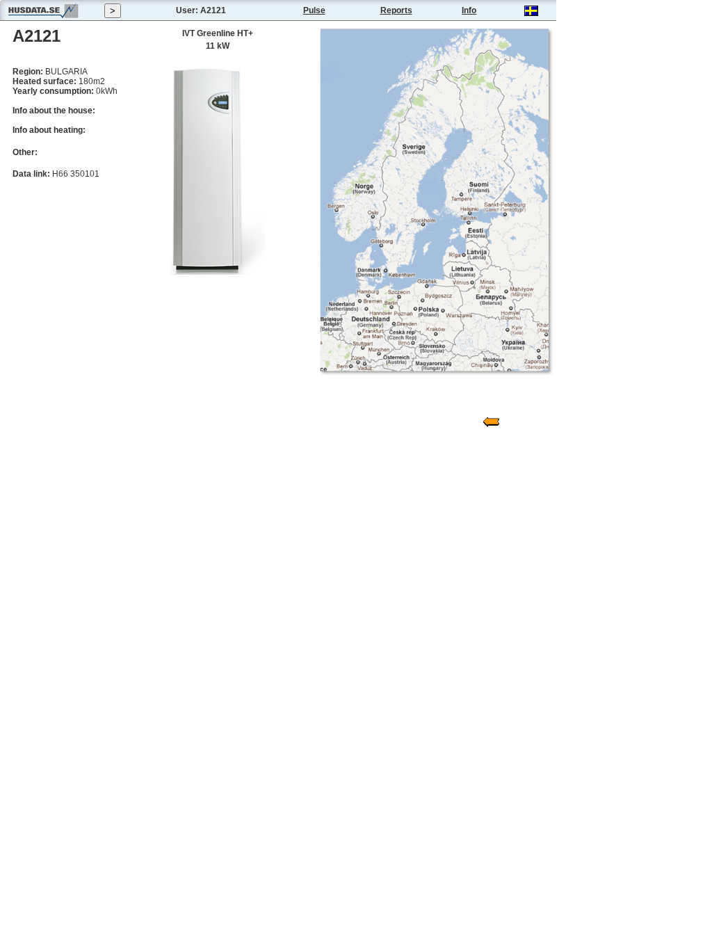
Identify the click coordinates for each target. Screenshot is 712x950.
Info (469, 10)
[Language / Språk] (531, 13)
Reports (396, 10)
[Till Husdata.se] (43, 18)
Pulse (314, 10)
